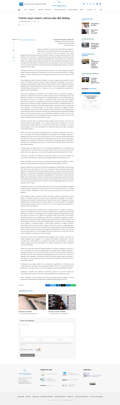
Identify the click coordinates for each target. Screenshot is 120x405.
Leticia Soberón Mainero (55, 313)
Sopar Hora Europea (60, 9)
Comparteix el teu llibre (25, 311)
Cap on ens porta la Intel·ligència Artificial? (35, 4)
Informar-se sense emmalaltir (56, 311)
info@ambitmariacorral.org (24, 383)
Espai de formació (73, 9)
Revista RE (48, 9)
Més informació (94, 106)
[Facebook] (13, 43)
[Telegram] (13, 61)
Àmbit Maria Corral (25, 21)
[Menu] (19, 9)
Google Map (25, 381)
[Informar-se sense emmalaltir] (62, 302)
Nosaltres (32, 9)
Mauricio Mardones (68, 400)
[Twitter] (13, 46)
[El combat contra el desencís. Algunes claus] (85, 79)
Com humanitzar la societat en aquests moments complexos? (95, 63)
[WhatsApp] (13, 53)
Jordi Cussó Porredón (24, 313)
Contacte (89, 9)
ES (95, 9)
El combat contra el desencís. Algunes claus (95, 80)
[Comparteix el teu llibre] (32, 302)
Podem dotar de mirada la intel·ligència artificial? (95, 46)
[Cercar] (101, 9)
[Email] (13, 50)
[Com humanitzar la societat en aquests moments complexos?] (85, 61)
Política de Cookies (96, 396)
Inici (25, 9)
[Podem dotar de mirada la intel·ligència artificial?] (85, 45)
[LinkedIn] (13, 57)
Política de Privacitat (82, 396)
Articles (40, 9)
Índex (81, 9)
